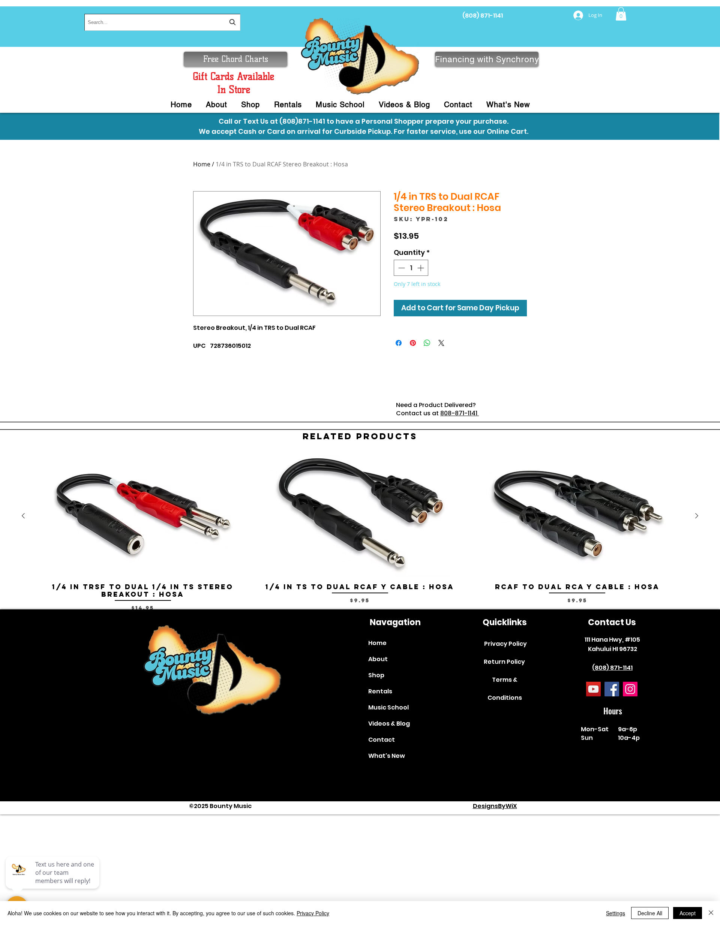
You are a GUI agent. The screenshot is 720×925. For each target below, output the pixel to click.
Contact (381, 739)
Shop (376, 675)
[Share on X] (441, 342)
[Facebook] (611, 689)
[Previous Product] (23, 515)
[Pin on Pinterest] (412, 342)
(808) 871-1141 (482, 15)
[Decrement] (400, 267)
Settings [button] (615, 913)
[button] (621, 14)
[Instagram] (630, 689)
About (378, 659)
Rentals (380, 691)
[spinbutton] (411, 267)
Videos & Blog (389, 723)
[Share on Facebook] (398, 342)
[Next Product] (696, 515)
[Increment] (421, 267)
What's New (386, 755)
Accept (688, 913)
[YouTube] (593, 689)
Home (201, 164)
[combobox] (162, 22)
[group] (360, 533)
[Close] (711, 913)
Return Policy (504, 661)
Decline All (650, 913)
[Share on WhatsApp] (427, 342)
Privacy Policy (505, 643)
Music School (388, 707)
